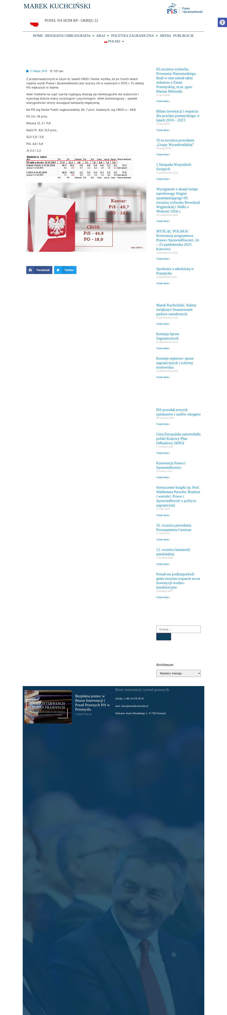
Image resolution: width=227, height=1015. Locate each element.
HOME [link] (38, 35)
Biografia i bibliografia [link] (68, 35)
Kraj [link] (101, 35)
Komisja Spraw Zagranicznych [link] (167, 336)
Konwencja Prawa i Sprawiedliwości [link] (170, 465)
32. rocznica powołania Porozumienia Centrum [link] (173, 527)
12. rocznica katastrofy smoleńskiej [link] (173, 551)
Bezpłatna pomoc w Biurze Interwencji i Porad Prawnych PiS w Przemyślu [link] (92, 702)
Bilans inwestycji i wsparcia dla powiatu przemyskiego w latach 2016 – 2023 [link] (178, 115)
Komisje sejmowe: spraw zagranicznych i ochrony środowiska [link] (175, 362)
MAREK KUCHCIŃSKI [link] (57, 6)
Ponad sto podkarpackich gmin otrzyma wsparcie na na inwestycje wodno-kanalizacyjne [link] (178, 580)
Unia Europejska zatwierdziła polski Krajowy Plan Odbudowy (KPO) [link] (178, 438)
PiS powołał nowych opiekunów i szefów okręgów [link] (178, 412)
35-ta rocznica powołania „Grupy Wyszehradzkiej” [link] (175, 142)
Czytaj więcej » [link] (163, 101)
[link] (222, 22)
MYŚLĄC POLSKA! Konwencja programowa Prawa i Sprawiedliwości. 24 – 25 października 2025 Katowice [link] (177, 240)
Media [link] (165, 35)
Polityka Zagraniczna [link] (132, 35)
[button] (39, 270)
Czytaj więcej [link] (83, 714)
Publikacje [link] (183, 35)
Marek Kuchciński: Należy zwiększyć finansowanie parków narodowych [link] (176, 309)
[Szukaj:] (178, 629)
